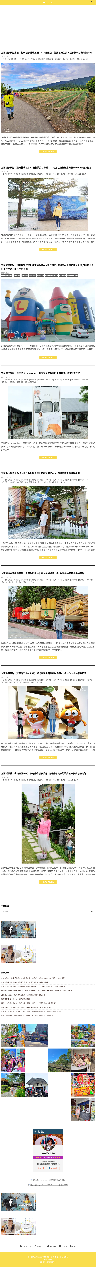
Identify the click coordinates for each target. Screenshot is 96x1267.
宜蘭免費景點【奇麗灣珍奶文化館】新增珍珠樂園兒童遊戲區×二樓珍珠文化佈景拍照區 (44, 673)
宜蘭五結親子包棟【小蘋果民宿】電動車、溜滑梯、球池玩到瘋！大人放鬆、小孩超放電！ (33, 978)
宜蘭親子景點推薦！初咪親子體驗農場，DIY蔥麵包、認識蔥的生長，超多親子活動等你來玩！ (47, 53)
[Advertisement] (48, 25)
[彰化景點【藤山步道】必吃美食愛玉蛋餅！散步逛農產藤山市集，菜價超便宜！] (13, 1036)
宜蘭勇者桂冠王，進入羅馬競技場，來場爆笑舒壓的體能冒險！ (24, 995)
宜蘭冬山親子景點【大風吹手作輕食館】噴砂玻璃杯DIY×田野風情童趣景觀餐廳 (40, 473)
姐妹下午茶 (49, 380)
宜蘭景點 (42, 59)
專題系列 (50, 59)
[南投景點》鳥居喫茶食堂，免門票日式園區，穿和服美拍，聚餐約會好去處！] (13, 1085)
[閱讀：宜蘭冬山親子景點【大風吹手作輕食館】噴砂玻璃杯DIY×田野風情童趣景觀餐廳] (48, 538)
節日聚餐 (12, 382)
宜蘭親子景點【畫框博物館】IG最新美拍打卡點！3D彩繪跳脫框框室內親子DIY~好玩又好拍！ (47, 167)
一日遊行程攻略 (23, 59)
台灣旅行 (34, 59)
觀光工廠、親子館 (69, 59)
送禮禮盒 (70, 174)
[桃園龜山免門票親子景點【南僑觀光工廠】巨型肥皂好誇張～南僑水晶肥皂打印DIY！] (83, 1061)
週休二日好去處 (82, 59)
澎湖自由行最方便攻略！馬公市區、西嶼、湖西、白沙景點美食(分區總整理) (28, 1003)
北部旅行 (17, 174)
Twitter (53, 1246)
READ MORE (48, 152)
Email (64, 1246)
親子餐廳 (20, 382)
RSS (74, 1246)
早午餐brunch (75, 380)
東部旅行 (58, 59)
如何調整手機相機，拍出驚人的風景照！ (15, 999)
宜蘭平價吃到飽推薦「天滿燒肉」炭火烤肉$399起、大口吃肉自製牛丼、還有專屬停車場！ (34, 986)
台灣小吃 (33, 480)
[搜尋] (92, 911)
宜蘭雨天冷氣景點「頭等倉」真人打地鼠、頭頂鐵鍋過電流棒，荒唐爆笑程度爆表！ (31, 1011)
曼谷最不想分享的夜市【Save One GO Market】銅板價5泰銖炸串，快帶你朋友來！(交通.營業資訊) (37, 990)
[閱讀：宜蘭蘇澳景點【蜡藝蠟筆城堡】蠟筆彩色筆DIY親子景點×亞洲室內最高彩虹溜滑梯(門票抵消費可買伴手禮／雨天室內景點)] (48, 341)
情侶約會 (41, 174)
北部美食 (25, 380)
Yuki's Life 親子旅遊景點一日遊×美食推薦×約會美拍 (50, 1257)
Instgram (40, 1246)
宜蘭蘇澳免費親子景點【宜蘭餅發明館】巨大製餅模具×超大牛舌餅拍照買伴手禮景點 (42, 573)
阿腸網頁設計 (51, 1262)
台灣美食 (41, 380)
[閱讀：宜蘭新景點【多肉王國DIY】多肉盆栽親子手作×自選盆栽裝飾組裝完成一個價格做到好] (48, 863)
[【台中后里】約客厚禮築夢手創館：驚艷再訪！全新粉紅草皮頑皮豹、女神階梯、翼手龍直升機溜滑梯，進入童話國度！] (13, 1061)
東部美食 (5, 382)
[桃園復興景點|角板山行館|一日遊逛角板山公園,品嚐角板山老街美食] (59, 1061)
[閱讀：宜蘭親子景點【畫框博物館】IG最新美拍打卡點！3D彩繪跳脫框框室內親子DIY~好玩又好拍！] (48, 230)
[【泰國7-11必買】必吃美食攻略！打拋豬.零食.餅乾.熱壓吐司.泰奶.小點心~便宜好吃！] (83, 1085)
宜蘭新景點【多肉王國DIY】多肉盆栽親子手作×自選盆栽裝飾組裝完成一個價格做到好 (43, 773)
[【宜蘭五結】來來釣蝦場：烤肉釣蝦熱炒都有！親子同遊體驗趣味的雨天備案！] (36, 1085)
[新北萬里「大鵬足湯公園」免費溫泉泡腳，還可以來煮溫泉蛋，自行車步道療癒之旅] (83, 1110)
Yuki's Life (48, 2)
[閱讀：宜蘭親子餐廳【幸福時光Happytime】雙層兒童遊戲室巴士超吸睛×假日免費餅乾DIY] (48, 438)
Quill (50, 1259)
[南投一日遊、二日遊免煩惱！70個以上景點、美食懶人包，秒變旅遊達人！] (83, 1036)
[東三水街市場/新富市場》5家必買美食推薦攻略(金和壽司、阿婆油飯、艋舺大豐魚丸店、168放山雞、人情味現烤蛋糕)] (36, 1036)
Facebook (27, 1246)
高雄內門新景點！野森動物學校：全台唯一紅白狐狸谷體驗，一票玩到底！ (28, 1016)
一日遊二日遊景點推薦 (9, 59)
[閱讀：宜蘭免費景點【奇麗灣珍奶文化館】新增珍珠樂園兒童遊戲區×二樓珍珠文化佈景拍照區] (48, 739)
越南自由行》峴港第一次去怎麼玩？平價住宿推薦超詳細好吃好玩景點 (26, 1007)
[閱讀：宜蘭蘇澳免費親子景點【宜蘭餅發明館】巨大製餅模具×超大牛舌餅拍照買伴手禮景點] (48, 638)
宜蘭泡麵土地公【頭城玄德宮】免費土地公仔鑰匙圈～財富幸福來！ (25, 982)
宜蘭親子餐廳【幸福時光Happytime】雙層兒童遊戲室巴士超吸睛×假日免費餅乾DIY (42, 373)
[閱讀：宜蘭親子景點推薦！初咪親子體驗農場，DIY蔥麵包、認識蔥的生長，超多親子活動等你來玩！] (48, 133)
